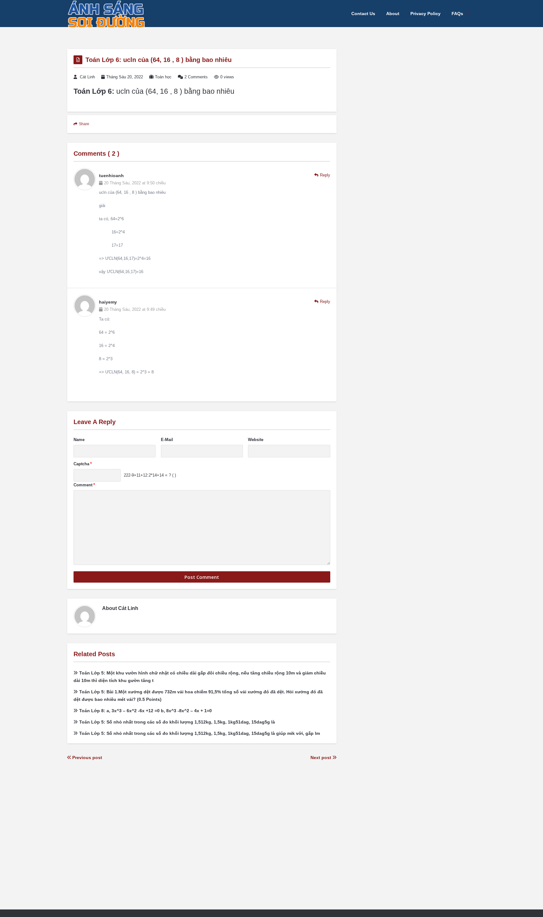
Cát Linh (87, 77)
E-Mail (167, 439)
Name (79, 439)
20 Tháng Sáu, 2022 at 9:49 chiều (135, 309)
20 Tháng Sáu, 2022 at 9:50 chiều (135, 183)
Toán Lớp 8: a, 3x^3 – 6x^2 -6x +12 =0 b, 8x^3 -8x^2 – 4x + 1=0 (145, 710)
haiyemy (108, 302)
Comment (84, 485)
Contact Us (363, 13)
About (392, 13)
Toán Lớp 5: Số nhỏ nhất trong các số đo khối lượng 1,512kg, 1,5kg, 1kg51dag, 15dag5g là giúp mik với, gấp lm (199, 733)
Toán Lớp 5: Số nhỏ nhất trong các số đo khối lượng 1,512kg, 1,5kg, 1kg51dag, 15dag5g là (177, 721)
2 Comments (196, 77)
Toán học (163, 77)
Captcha (83, 463)
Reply (325, 175)
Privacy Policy (425, 13)
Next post (321, 757)
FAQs (457, 13)
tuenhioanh (111, 175)
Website (255, 439)
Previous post (86, 757)
